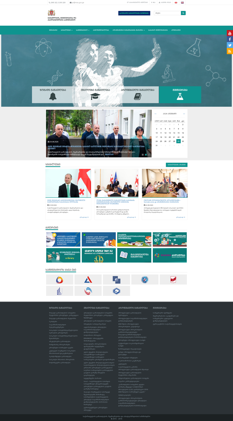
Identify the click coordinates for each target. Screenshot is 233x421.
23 (183, 137)
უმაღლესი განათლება (95, 90)
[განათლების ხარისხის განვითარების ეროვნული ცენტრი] (88, 291)
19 (165, 137)
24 (157, 141)
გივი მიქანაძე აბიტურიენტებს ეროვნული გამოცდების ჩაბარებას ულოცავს (66, 201)
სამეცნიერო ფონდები (162, 313)
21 (174, 137)
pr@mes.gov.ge (78, 2)
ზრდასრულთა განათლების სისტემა (133, 378)
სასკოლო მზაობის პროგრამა (62, 359)
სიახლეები (66, 30)
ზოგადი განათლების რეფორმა (62, 318)
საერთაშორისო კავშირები (129, 361)
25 (161, 141)
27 (157, 124)
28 (161, 124)
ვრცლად (72, 154)
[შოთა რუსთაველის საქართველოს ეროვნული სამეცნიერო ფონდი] (116, 280)
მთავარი (53, 30)
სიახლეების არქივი (177, 165)
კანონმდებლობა (101, 30)
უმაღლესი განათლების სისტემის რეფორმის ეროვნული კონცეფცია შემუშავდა (98, 315)
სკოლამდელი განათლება (60, 356)
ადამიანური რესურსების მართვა (128, 30)
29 (165, 124)
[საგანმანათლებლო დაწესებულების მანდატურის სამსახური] (144, 279)
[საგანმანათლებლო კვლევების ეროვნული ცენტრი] (173, 279)
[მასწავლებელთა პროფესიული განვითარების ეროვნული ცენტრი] (59, 291)
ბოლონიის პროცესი (92, 335)
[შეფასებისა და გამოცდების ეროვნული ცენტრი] (88, 279)
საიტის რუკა (165, 2)
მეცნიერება (180, 90)
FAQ (153, 2)
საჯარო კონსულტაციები (128, 381)
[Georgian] (176, 2)
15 (178, 133)
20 (170, 137)
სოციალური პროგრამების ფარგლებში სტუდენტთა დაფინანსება (95, 346)
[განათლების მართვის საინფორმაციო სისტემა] (59, 279)
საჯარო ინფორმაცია (158, 30)
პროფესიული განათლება (137, 90)
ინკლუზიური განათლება (59, 341)
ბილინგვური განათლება (60, 362)
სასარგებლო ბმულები (138, 2)
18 (161, 137)
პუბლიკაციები (124, 395)
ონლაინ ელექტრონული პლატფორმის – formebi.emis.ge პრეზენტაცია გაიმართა (162, 201)
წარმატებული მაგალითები (129, 349)
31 (174, 124)
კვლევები (122, 364)
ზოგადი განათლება (53, 90)
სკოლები (53, 321)
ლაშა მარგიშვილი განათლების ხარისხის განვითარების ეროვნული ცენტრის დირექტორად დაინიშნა (115, 202)
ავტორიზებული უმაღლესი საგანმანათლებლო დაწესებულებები (95, 329)
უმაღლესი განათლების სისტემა (97, 321)
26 (165, 141)
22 (178, 137)
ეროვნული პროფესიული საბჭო (131, 340)
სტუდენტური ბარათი (92, 378)
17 (157, 137)
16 (183, 133)
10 (157, 133)
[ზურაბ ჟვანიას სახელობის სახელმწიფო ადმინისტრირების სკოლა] (116, 291)
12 (165, 133)
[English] (182, 2)
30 (170, 124)
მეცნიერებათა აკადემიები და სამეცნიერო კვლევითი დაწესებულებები (166, 318)
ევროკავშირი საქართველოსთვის (167, 324)
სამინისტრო (82, 30)
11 (161, 133)
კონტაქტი (176, 30)
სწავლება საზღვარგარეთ (95, 324)
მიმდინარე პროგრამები (59, 344)
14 (174, 133)
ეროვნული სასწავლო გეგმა (61, 348)
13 (170, 133)
